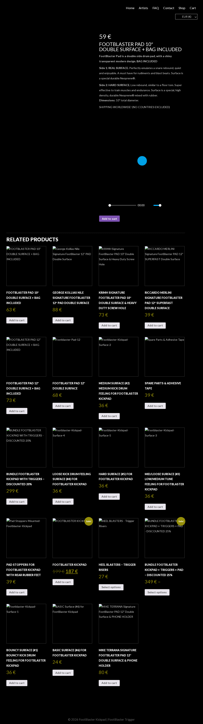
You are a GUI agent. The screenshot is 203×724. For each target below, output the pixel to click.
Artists (143, 8)
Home (130, 8)
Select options (111, 587)
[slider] (122, 205)
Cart (193, 8)
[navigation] (186, 16)
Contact (168, 8)
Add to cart (109, 218)
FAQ (155, 8)
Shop (182, 8)
